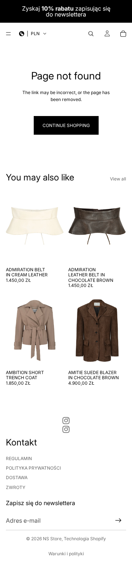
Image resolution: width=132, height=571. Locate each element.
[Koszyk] (123, 34)
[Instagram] (66, 420)
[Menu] (8, 33)
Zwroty (15, 487)
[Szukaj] (91, 34)
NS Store (52, 538)
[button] (33, 34)
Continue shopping (66, 125)
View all (118, 179)
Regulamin (19, 458)
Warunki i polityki (66, 553)
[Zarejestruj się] (118, 520)
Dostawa (16, 477)
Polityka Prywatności (33, 468)
